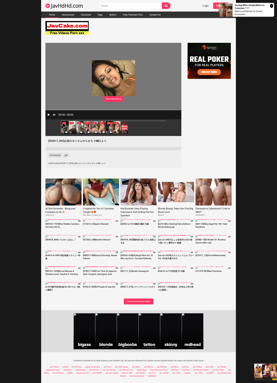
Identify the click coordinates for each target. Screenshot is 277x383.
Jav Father (197, 367)
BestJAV (210, 367)
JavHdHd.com (66, 5)
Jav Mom (136, 367)
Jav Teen (176, 373)
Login (206, 5)
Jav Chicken (57, 373)
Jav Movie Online (200, 370)
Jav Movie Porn (126, 370)
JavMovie (152, 376)
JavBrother (141, 370)
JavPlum (174, 367)
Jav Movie (148, 367)
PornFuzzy (77, 367)
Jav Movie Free (224, 373)
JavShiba (67, 370)
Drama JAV (127, 373)
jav (66, 155)
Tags (100, 14)
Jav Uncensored (136, 376)
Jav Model (221, 367)
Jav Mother (162, 367)
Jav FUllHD (97, 373)
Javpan (187, 373)
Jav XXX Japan (121, 367)
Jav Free (107, 367)
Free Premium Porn (133, 14)
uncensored (55, 155)
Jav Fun (152, 373)
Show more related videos (138, 301)
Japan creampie (92, 367)
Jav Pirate (140, 373)
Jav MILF (210, 373)
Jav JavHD (164, 373)
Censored (86, 14)
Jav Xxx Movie (109, 370)
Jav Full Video (218, 370)
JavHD (65, 367)
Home (52, 14)
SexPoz (185, 367)
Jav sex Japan (111, 373)
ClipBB (70, 373)
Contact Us (155, 14)
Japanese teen (53, 370)
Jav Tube (198, 373)
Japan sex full (82, 373)
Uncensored (68, 14)
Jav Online (54, 367)
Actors (113, 14)
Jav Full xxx (94, 370)
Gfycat (123, 376)
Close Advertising (113, 99)
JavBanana (80, 370)
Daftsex (175, 370)
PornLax (186, 370)
